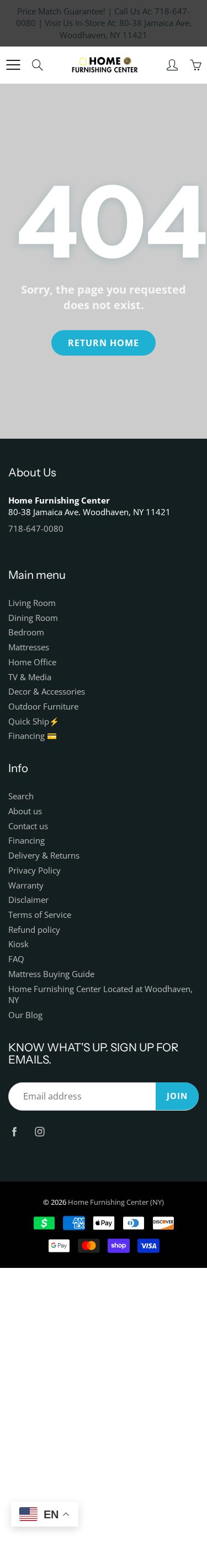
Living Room (32, 603)
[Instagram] (39, 1131)
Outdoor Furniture (43, 706)
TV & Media (29, 677)
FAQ (16, 959)
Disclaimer (28, 900)
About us (25, 811)
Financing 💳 (32, 736)
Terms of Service (39, 915)
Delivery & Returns (43, 855)
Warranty (26, 885)
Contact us (28, 826)
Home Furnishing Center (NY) (116, 1202)
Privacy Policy (34, 870)
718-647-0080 (35, 528)
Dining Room (33, 618)
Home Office (32, 662)
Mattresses (28, 647)
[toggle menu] (13, 64)
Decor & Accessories (46, 691)
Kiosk (18, 944)
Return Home (103, 343)
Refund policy (34, 929)
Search (21, 796)
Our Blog (25, 1015)
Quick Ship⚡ (33, 721)
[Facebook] (14, 1131)
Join (177, 1096)
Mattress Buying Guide (51, 974)
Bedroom (26, 632)
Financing (26, 840)
